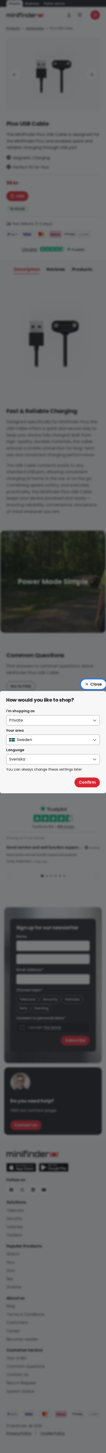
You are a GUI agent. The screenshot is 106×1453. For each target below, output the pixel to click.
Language (15, 749)
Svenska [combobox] (17, 759)
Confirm (87, 782)
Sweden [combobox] (24, 740)
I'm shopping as (20, 711)
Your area (15, 730)
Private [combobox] (16, 720)
